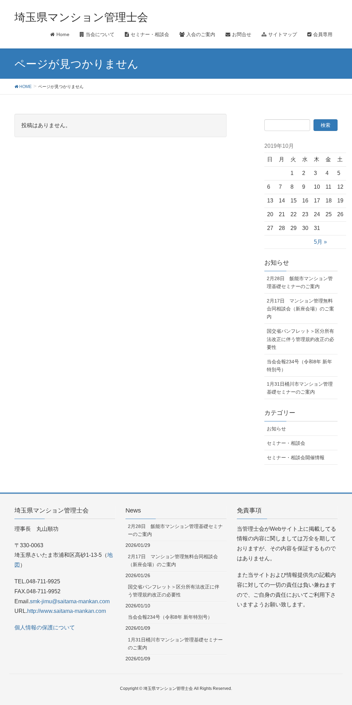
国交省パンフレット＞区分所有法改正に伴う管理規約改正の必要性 (300, 339)
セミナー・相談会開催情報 (295, 457)
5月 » (320, 242)
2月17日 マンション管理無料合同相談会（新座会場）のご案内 (300, 308)
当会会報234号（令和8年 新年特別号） (299, 365)
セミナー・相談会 (286, 443)
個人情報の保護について (44, 627)
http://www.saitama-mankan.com (66, 611)
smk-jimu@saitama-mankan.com (70, 601)
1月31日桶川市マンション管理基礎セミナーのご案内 (300, 388)
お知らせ (276, 428)
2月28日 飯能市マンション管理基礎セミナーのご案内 (300, 282)
